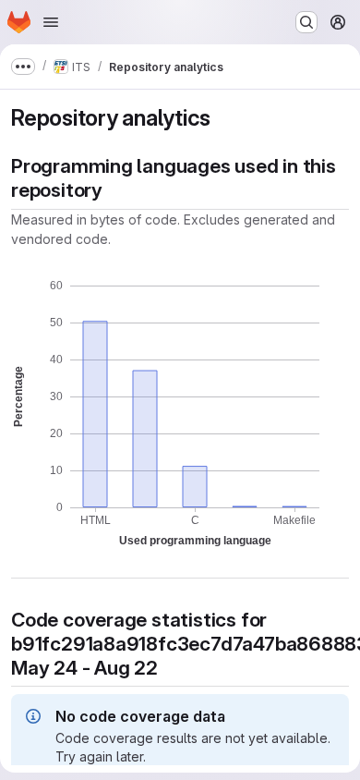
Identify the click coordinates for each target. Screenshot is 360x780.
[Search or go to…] (306, 22)
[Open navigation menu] (51, 22)
